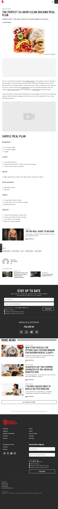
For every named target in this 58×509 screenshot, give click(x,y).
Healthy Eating (6, 8)
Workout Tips (17, 271)
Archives (5, 446)
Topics (30, 428)
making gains (36, 89)
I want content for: (9, 307)
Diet (22, 251)
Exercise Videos (33, 433)
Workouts (5, 428)
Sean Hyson (7, 22)
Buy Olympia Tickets (8, 444)
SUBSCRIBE (48, 309)
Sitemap (5, 449)
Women (27, 307)
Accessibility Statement (7, 488)
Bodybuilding (6, 251)
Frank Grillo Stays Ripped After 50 (47, 274)
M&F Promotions (10, 310)
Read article (30, 239)
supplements (25, 87)
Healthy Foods (29, 251)
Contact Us (4, 482)
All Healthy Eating (29, 402)
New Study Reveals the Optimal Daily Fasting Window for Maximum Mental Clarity (40, 350)
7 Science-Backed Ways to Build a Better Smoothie (38, 387)
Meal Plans (38, 251)
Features (5, 435)
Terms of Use (5, 483)
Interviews (45, 272)
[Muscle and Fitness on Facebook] (21, 332)
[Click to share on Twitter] (1, 248)
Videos (30, 431)
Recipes (5, 438)
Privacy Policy (5, 485)
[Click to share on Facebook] (1, 245)
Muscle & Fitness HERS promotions (15, 311)
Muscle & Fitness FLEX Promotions (15, 313)
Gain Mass (28, 229)
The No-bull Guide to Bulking (40, 231)
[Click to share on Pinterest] (1, 250)
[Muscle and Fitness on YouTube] (31, 332)
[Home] (3, 3)
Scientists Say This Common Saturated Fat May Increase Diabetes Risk (39, 369)
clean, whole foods (13, 89)
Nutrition (5, 431)
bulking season (30, 81)
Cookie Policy (5, 486)
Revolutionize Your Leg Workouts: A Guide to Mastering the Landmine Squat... (20, 275)
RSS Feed (31, 438)
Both (18, 307)
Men (22, 307)
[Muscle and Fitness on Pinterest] (37, 332)
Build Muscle (15, 251)
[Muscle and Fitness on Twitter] (26, 332)
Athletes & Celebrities (8, 433)
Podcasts (31, 435)
